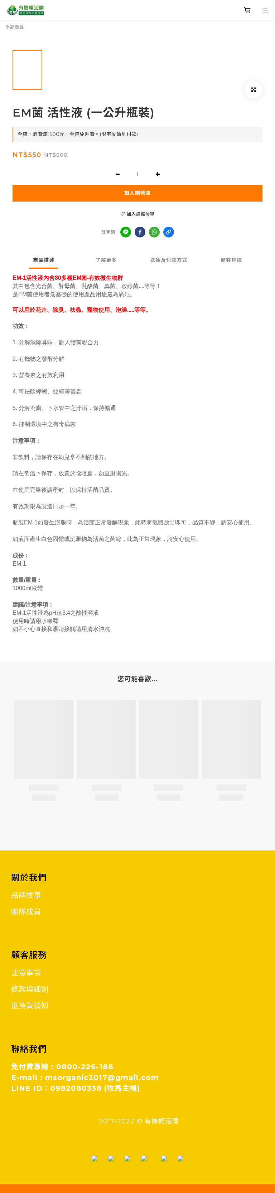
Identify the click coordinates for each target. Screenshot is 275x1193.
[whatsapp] (154, 232)
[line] (125, 232)
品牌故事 (26, 895)
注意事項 (26, 972)
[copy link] (168, 232)
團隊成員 (26, 911)
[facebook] (140, 232)
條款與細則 (30, 989)
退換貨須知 (30, 1005)
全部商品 (14, 27)
